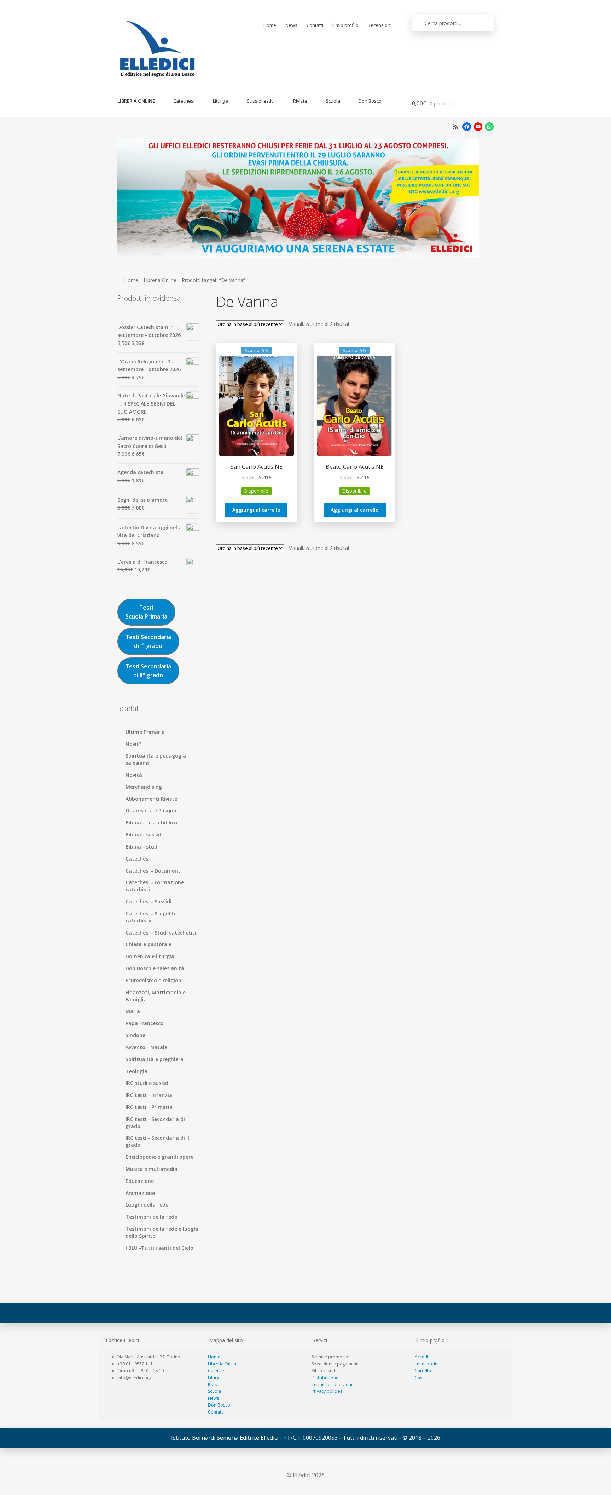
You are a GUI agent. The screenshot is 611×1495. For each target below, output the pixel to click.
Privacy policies (327, 1391)
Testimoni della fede (151, 1216)
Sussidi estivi (261, 101)
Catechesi (183, 101)
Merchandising (144, 786)
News (291, 25)
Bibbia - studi (142, 846)
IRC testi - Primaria (149, 1107)
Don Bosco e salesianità (155, 968)
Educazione (140, 1181)
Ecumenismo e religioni (154, 980)
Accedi (421, 1357)
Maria (133, 1011)
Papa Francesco (145, 1023)
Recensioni (379, 25)
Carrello (423, 1371)
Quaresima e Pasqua (151, 810)
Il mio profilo (345, 25)
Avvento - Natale (146, 1047)
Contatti (315, 25)
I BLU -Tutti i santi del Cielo (159, 1247)
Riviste (300, 101)
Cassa (421, 1378)
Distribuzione (325, 1378)
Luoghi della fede (147, 1204)
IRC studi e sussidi (148, 1083)
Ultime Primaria (145, 732)
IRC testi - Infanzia (149, 1095)
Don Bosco (370, 101)
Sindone (135, 1035)
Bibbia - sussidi (144, 834)
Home (269, 25)
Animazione (140, 1193)
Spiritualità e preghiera (155, 1059)
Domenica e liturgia (150, 956)
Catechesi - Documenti (154, 870)
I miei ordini (426, 1364)
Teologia (136, 1071)
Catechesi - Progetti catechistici (150, 917)
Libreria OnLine (223, 1364)
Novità (134, 774)
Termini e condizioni (332, 1384)
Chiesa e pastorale (148, 944)
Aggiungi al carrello (256, 509)
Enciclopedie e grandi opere (159, 1157)
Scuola (333, 101)
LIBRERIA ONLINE (136, 101)
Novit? (133, 744)
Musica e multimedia (152, 1169)
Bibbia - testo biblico (151, 822)
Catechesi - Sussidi (148, 901)
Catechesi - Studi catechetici (161, 932)
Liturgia (220, 101)
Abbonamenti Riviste (151, 798)
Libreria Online (160, 280)
